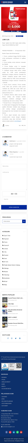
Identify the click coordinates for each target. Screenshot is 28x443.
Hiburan (5, 271)
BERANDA (4, 377)
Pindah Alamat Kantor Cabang (11, 265)
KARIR (3, 384)
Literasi (5, 248)
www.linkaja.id (17, 121)
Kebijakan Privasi (19, 441)
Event (5, 258)
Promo (5, 242)
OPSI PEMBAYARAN (6, 403)
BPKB (3, 399)
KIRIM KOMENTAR (14, 207)
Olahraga (5, 268)
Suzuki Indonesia (6, 388)
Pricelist (5, 255)
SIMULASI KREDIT (6, 382)
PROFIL (3, 379)
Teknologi (6, 275)
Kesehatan (6, 278)
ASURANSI (4, 396)
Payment (20, 36)
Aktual (5, 281)
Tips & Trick (6, 235)
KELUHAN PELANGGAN (7, 401)
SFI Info (5, 262)
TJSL (5, 252)
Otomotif (6, 245)
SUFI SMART (5, 405)
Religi (5, 284)
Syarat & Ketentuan (9, 441)
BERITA (3, 386)
